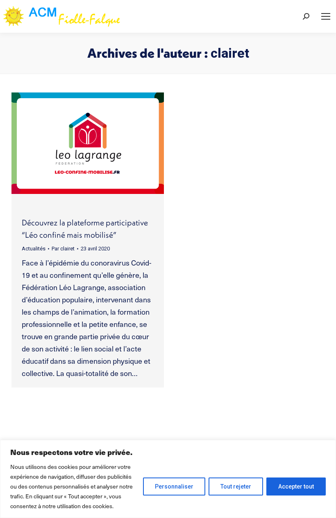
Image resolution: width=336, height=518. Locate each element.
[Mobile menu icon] (326, 16)
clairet (230, 53)
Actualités (33, 248)
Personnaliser (174, 486)
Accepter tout (296, 486)
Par (63, 248)
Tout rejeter (235, 486)
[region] (168, 479)
